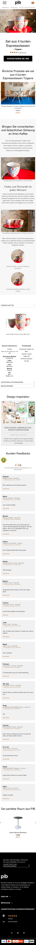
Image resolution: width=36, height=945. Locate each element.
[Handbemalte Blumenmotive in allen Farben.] (18, 279)
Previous (1, 21)
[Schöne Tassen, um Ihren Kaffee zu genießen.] (18, 256)
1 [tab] (15, 29)
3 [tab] (20, 29)
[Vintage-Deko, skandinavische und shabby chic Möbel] (18, 3)
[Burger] (4, 3)
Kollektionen (5, 7)
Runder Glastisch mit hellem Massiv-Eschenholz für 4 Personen (18, 108)
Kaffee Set (27, 356)
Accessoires (14, 7)
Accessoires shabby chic (26, 349)
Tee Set (26, 361)
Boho (26, 351)
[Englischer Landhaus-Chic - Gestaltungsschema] (18, 423)
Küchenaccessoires (26, 358)
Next (34, 21)
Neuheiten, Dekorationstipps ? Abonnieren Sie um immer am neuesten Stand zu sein (15, 862)
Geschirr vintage (26, 354)
